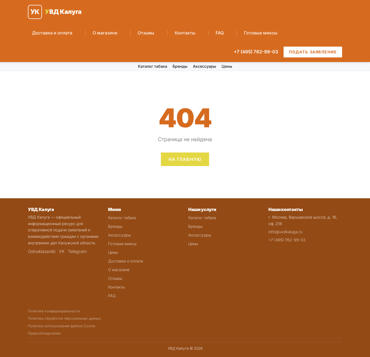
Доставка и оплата (52, 32)
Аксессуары (204, 66)
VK (61, 251)
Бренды (180, 66)
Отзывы (146, 32)
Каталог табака (152, 66)
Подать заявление (313, 52)
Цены (227, 66)
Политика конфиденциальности (54, 311)
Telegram (77, 251)
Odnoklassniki (42, 251)
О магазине (105, 32)
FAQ (220, 32)
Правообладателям (44, 333)
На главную (185, 159)
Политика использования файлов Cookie (61, 326)
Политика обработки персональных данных (64, 318)
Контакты (185, 32)
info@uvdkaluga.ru (285, 231)
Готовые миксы (260, 32)
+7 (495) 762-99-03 (256, 51)
